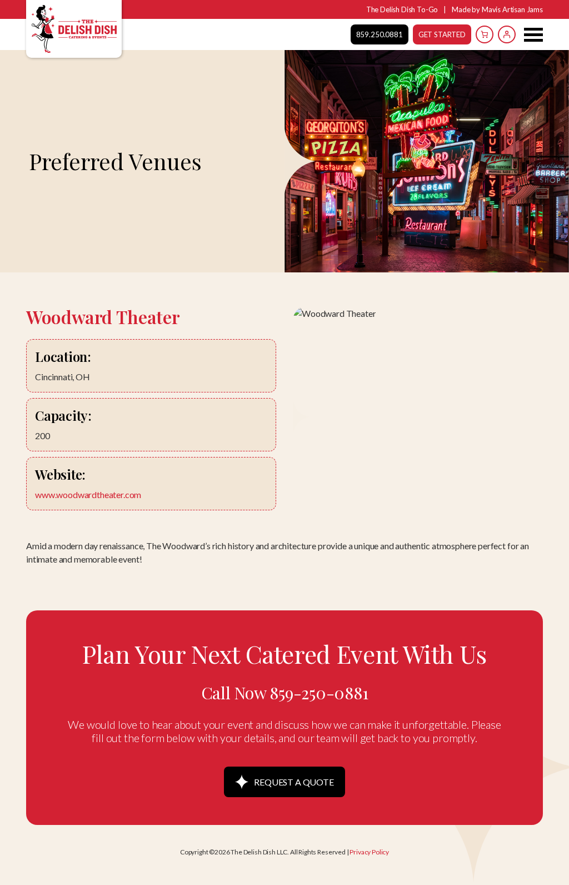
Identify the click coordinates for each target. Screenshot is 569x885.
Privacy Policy (369, 852)
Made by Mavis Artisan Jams (497, 9)
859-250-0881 (318, 693)
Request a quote (294, 782)
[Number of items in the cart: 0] (484, 34)
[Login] (507, 34)
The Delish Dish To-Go (402, 9)
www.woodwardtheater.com (88, 494)
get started (442, 34)
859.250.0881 (379, 34)
